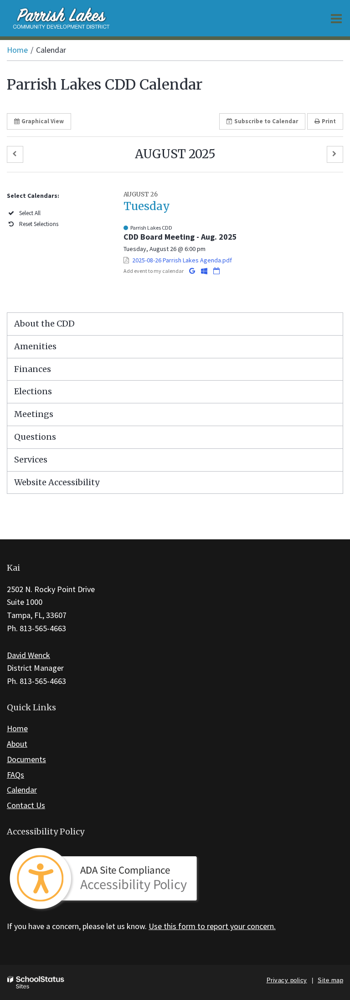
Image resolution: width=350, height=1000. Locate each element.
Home (17, 50)
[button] (15, 154)
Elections (33, 391)
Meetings (33, 414)
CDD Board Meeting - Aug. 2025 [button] (180, 236)
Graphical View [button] (42, 121)
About (17, 744)
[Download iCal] (216, 270)
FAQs (15, 774)
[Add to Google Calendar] (192, 270)
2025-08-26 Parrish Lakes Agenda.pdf (182, 260)
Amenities (35, 346)
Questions (35, 437)
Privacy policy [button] (287, 980)
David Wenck (28, 655)
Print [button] (329, 121)
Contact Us (26, 805)
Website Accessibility (56, 482)
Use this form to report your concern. (212, 926)
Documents (26, 759)
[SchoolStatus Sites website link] (36, 982)
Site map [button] (330, 980)
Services (30, 459)
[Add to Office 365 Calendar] (205, 270)
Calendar (22, 789)
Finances (32, 369)
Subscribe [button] (266, 121)
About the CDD (44, 323)
